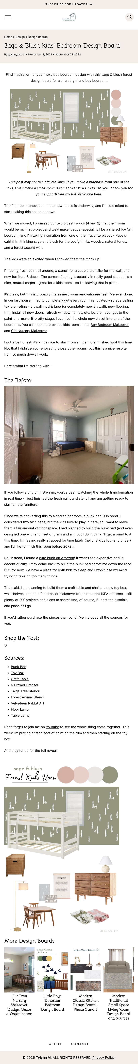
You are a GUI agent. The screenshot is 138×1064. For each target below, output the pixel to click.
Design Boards (38, 37)
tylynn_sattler (16, 54)
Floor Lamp (20, 709)
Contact (80, 1044)
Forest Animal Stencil (28, 697)
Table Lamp (20, 715)
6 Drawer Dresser (24, 685)
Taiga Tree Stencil (25, 691)
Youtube (52, 727)
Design (20, 37)
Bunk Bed (18, 667)
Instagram (47, 492)
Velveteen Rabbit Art (27, 703)
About (55, 1044)
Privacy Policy (103, 1058)
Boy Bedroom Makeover (110, 325)
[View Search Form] (129, 17)
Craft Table (20, 679)
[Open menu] (8, 17)
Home (8, 37)
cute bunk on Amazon (56, 558)
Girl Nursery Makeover (29, 331)
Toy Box (17, 673)
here (97, 194)
